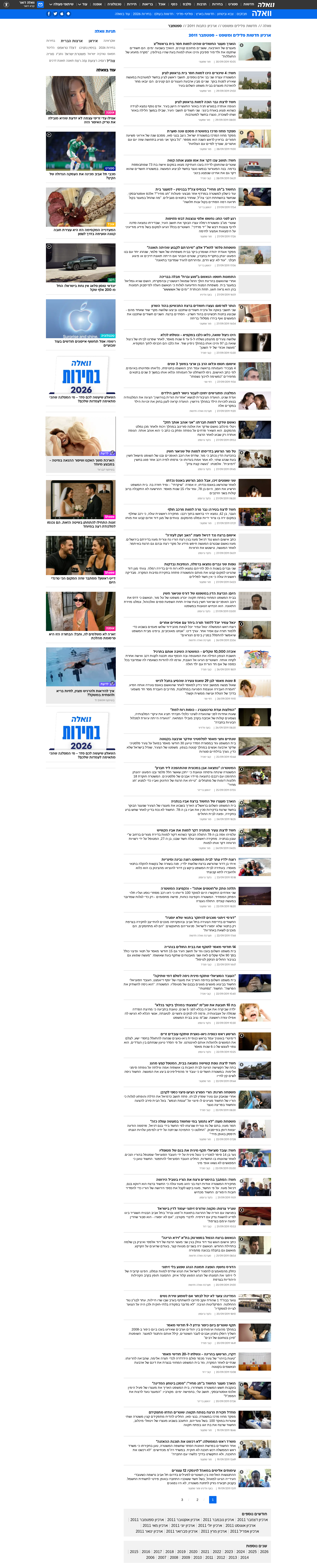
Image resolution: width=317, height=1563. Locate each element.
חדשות (248, 4)
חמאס (111, 54)
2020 (193, 1552)
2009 (186, 1558)
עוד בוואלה (106, 70)
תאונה (70, 61)
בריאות (147, 4)
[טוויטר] (55, 14)
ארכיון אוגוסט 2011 (241, 1526)
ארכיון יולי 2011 (210, 1526)
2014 (244, 1558)
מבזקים (242, 14)
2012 (221, 1558)
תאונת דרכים (57, 61)
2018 (169, 1552)
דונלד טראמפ (66, 48)
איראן (93, 41)
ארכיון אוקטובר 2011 (183, 1520)
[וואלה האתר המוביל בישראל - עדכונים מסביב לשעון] (266, 4)
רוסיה (102, 61)
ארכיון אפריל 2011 (244, 1531)
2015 (134, 1552)
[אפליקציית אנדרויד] (68, 14)
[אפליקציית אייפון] (62, 14)
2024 (240, 1552)
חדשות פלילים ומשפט (239, 26)
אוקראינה (109, 41)
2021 (205, 1552)
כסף (174, 4)
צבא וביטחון (225, 14)
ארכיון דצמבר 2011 (252, 1520)
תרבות (202, 4)
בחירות (217, 4)
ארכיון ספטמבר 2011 (147, 1520)
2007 (162, 1558)
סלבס (187, 4)
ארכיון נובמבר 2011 (218, 1520)
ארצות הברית (72, 41)
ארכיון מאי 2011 (155, 1526)
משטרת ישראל (75, 54)
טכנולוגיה (114, 4)
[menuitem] (246, 4)
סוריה (50, 54)
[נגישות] (6, 5)
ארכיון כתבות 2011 (202, 26)
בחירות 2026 (142, 14)
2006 (150, 1558)
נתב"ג (59, 54)
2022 (217, 1552)
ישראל (91, 54)
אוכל (161, 4)
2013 (233, 1558)
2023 (229, 1552)
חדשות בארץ (205, 14)
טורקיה (101, 54)
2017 (158, 1552)
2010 (198, 1558)
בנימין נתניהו (87, 48)
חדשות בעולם (163, 14)
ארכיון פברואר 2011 (181, 1531)
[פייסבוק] (49, 14)
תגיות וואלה (105, 32)
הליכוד (50, 48)
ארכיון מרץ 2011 (214, 1531)
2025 (252, 1552)
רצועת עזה (89, 61)
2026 (264, 1552)
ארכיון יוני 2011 (183, 1526)
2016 (146, 1552)
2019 (181, 1552)
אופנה (97, 4)
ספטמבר (175, 26)
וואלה (267, 26)
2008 (174, 1558)
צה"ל (111, 61)
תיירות (132, 4)
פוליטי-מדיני (184, 14)
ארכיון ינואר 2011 (149, 1531)
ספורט (233, 4)
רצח (78, 61)
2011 (209, 1558)
